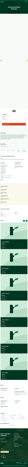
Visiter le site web (6, 124)
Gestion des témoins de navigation (7, 465)
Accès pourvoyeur (22, 465)
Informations (3, 150)
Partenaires (16, 439)
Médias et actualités (17, 436)
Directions (4, 118)
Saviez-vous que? (16, 446)
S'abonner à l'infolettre (4, 451)
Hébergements (13, 150)
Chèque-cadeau (4, 146)
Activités (7, 150)
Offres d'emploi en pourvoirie (18, 437)
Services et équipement (24, 151)
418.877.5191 (2, 441)
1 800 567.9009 (6, 441)
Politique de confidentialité (16, 465)
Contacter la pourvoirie (5, 119)
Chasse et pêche (18, 151)
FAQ (14, 440)
